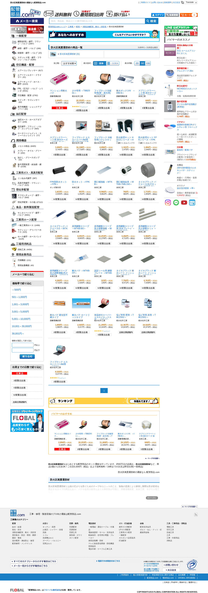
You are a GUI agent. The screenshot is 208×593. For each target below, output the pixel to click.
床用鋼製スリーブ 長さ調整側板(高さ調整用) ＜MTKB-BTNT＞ (59, 274)
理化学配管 (22, 189)
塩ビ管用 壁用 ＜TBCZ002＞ (125, 316)
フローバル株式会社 (52, 590)
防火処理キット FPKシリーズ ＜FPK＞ (147, 139)
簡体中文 (183, 582)
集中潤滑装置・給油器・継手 (29, 165)
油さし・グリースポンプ (28, 158)
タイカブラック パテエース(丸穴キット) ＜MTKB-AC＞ (147, 184)
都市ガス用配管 (125, 527)
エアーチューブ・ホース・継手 (29, 83)
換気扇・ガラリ (75, 535)
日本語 (166, 582)
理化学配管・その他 (30, 202)
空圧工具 (170, 530)
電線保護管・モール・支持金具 (101, 532)
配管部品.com (152, 578)
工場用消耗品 (24, 244)
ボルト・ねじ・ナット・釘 (151, 530)
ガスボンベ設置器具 (127, 538)
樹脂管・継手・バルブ (30, 53)
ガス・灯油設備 (125, 523)
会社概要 (181, 575)
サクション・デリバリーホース (29, 231)
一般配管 (21, 35)
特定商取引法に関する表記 (163, 575)
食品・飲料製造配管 (27, 207)
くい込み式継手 (27, 178)
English (174, 582)
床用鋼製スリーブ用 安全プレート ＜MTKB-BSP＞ (125, 228)
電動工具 (170, 527)
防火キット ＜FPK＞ (81, 183)
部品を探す (18, 30)
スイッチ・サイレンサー (28, 101)
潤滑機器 (21, 140)
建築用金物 (144, 532)
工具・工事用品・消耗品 (177, 523)
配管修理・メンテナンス (22, 543)
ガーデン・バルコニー (52, 541)
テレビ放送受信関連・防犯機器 (101, 543)
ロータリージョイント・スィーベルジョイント (29, 134)
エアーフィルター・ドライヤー (29, 76)
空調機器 (24, 260)
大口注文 (176, 2)
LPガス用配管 (124, 530)
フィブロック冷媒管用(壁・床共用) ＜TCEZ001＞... (105, 436)
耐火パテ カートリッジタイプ (81, 316)
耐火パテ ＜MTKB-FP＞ (81, 271)
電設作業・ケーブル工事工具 (100, 549)
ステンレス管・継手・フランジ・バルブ (29, 58)
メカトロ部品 (27, 146)
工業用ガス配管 (125, 532)
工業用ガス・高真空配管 (29, 172)
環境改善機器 (26, 265)
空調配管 (73, 527)
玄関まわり (47, 543)
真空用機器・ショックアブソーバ (29, 108)
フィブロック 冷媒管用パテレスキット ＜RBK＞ (103, 139)
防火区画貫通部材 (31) (70, 54)
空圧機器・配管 (25, 64)
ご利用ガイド (144, 2)
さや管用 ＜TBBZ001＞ (81, 91)
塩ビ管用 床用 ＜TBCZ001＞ (147, 316)
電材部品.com (168, 578)
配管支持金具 (145, 527)
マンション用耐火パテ (58, 91)
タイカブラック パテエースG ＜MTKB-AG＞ (59, 228)
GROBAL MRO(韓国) (186, 578)
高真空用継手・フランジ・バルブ (29, 184)
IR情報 (192, 575)
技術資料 (167, 2)
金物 (142, 523)
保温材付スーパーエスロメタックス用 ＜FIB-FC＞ (102, 317)
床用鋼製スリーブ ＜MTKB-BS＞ (80, 227)
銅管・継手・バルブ (29, 48)
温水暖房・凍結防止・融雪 (23, 541)
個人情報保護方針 (140, 575)
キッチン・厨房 (49, 527)
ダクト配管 (73, 538)
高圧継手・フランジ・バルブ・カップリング (29, 127)
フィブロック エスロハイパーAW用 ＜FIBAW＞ (59, 364)
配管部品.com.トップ (57, 27)
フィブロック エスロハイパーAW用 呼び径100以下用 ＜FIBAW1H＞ (81, 140)
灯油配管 (122, 541)
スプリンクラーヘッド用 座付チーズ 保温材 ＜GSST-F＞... (147, 436)
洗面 (44, 532)
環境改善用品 (24, 254)
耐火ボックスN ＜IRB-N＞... (126, 435)
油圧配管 (21, 114)
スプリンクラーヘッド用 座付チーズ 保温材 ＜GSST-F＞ (147, 94)
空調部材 (73, 530)
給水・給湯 (16, 527)
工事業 (71, 27)
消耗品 (169, 541)
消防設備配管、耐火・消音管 (95, 27)
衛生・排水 (16, 530)
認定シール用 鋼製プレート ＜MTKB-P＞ (103, 272)
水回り (45, 523)
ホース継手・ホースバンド (29, 237)
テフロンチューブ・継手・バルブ (29, 196)
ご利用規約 (124, 575)
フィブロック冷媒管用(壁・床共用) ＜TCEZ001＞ (102, 92)
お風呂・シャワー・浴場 (53, 530)
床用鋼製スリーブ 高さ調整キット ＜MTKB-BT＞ (147, 228)
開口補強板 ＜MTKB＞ (103, 183)
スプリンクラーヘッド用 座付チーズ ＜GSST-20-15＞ (59, 139)
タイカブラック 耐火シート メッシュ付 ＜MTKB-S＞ (125, 272)
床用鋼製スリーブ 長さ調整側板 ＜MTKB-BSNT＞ (103, 228)
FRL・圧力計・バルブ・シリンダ (30, 89)
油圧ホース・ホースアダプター (29, 120)
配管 (78, 27)
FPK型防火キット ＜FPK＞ (58, 183)
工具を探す (35, 30)
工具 (168, 535)
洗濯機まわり (48, 538)
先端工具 (170, 532)
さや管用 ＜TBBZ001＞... (84, 435)
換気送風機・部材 (95, 541)
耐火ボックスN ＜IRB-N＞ (125, 91)
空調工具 (73, 532)
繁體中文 (192, 582)
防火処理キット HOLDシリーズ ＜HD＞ (125, 139)
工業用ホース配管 (26, 219)
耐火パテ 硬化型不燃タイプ (59, 316)
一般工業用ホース (29, 225)
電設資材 (92, 523)
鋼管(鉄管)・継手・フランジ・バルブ (29, 42)
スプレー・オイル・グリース (29, 152)
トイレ (45, 535)
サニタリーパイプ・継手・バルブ (29, 214)
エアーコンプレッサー (30, 70)
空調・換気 (73, 523)
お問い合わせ (157, 2)
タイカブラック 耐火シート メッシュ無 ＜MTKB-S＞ (147, 272)
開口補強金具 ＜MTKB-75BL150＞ (125, 183)
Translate (190, 2)
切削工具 (25, 249)
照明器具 (92, 546)
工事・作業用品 (173, 538)
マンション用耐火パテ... (62, 435)
